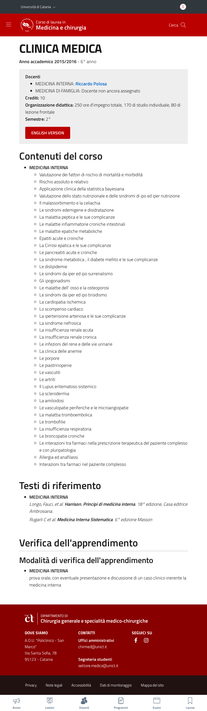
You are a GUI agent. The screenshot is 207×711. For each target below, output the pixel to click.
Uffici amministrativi (96, 640)
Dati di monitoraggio (116, 685)
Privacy (31, 685)
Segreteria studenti (95, 659)
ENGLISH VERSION (47, 133)
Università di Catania (36, 6)
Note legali (54, 685)
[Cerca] (183, 25)
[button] (54, 7)
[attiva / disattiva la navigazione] (9, 24)
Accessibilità (81, 685)
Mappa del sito (152, 685)
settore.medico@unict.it (98, 666)
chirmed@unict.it (92, 647)
